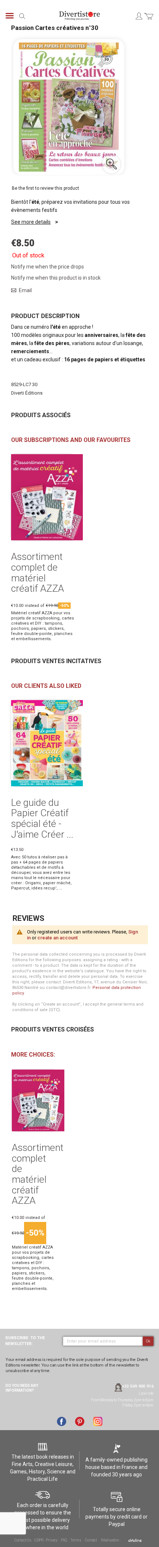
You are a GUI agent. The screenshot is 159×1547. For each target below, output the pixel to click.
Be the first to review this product (45, 188)
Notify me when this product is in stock (56, 278)
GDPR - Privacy (46, 1540)
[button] (111, 164)
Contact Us (22, 1540)
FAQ (64, 1540)
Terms (76, 1540)
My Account (138, 16)
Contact (91, 1540)
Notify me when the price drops (47, 267)
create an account (57, 937)
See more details (31, 222)
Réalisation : (111, 1540)
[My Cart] (148, 20)
